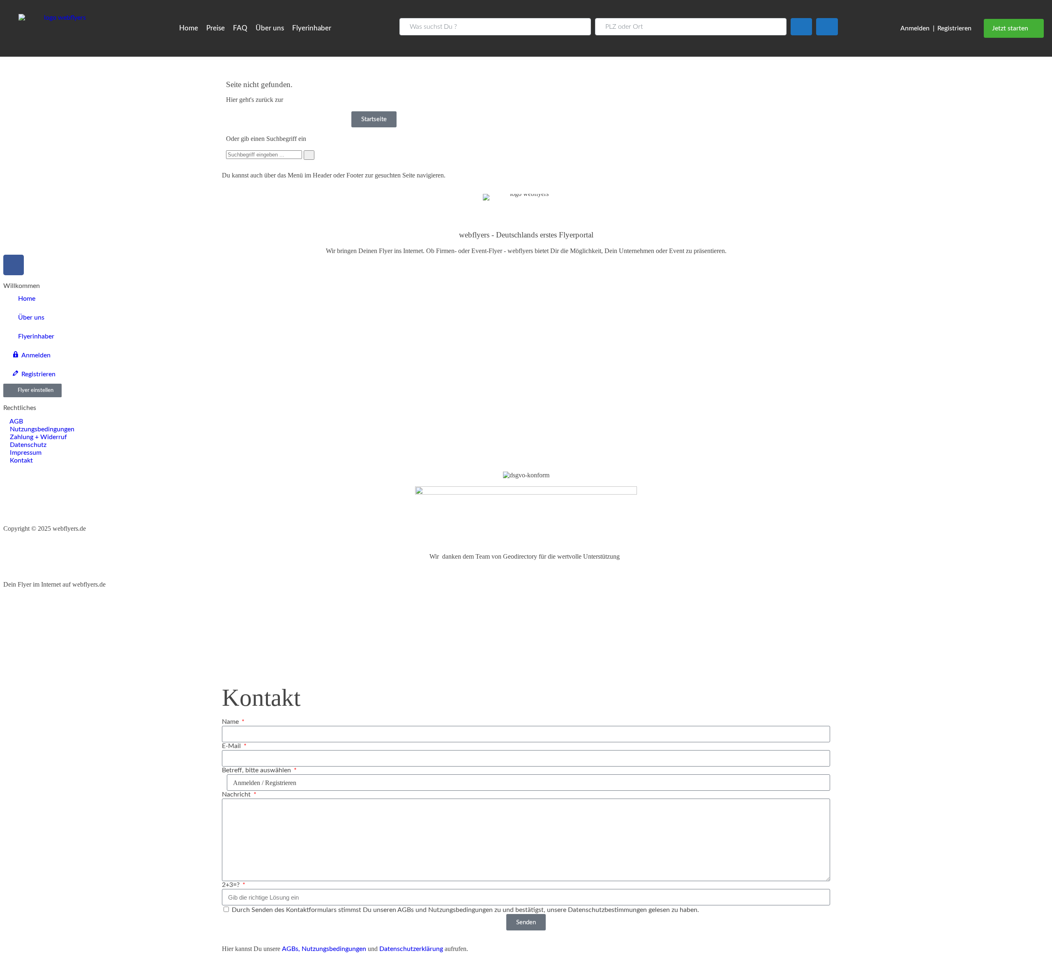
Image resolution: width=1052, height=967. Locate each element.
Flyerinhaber (311, 28)
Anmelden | (917, 28)
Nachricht (237, 794)
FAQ (240, 28)
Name (231, 721)
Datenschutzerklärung (411, 949)
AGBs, (291, 949)
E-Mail (232, 746)
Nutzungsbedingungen (334, 949)
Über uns (270, 28)
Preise (215, 28)
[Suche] (309, 155)
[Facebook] (13, 265)
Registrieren (954, 28)
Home (188, 28)
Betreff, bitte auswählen (257, 770)
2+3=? (231, 885)
